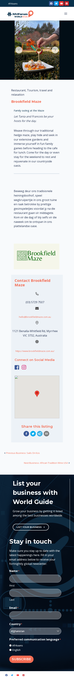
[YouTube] (61, 3)
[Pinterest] (66, 3)
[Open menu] (65, 13)
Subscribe (21, 659)
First (12, 585)
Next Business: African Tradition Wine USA (46, 462)
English (16, 650)
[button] (26, 433)
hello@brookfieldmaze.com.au (35, 316)
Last (11, 599)
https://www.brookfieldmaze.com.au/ (34, 351)
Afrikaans (17, 645)
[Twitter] (56, 3)
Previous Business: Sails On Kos (23, 452)
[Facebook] (51, 3)
